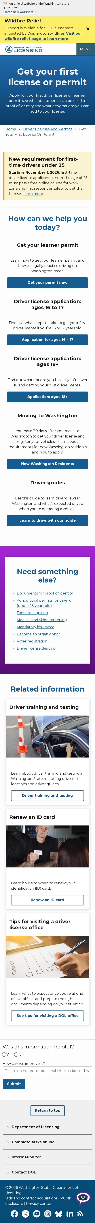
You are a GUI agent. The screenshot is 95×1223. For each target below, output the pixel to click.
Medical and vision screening (42, 620)
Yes (9, 1055)
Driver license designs (36, 648)
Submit (14, 1084)
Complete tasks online (30, 1142)
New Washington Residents (47, 464)
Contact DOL (21, 1172)
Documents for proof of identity (45, 593)
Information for (23, 1157)
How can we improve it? (24, 1064)
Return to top (47, 1110)
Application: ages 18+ (47, 397)
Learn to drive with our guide (47, 520)
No (21, 1055)
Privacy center (39, 1203)
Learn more (33, 194)
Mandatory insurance (35, 627)
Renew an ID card (47, 900)
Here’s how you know (19, 12)
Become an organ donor (38, 634)
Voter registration (32, 641)
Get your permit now (47, 282)
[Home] (24, 46)
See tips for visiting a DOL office (48, 1016)
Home (10, 129)
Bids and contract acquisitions (31, 1198)
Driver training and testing (47, 795)
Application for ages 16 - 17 (47, 340)
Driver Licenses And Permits (47, 129)
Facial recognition (32, 613)
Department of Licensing (33, 1127)
